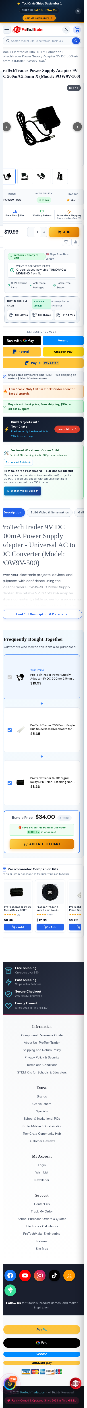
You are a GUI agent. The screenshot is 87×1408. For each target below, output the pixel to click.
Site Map (42, 1248)
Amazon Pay (63, 352)
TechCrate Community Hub (42, 1133)
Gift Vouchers (41, 1104)
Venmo (63, 340)
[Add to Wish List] (66, 242)
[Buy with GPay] (20, 340)
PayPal (24, 352)
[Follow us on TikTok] (54, 1275)
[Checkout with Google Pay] (41, 1343)
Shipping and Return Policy (42, 1050)
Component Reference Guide (42, 1035)
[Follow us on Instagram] (40, 1275)
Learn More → (67, 429)
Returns (42, 1241)
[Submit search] (76, 40)
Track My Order (42, 1211)
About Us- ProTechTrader (42, 1042)
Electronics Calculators (42, 1226)
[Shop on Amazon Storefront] (69, 1275)
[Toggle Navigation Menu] (7, 30)
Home (4, 52)
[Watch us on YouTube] (25, 1275)
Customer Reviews (42, 1141)
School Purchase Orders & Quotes (42, 1219)
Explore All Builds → (18, 462)
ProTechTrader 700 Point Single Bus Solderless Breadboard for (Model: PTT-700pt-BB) (52, 729)
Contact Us (42, 1204)
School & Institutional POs (42, 1118)
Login (42, 1165)
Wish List (41, 1172)
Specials (42, 1111)
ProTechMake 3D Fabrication (41, 1126)
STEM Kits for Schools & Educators (42, 1072)
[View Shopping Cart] (77, 29)
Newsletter (41, 1180)
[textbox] (42, 41)
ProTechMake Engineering (41, 1233)
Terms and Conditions (42, 1065)
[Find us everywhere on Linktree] (10, 1290)
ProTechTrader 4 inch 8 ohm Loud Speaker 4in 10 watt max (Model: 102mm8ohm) (49, 908)
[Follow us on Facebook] (10, 1275)
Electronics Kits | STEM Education (36, 52)
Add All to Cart (45, 844)
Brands (42, 1096)
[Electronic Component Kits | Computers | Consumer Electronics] (27, 29)
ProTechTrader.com (33, 1392)
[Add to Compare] (75, 242)
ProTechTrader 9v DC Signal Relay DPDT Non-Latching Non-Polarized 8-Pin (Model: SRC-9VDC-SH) (52, 783)
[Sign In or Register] (66, 30)
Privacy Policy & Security (42, 1057)
